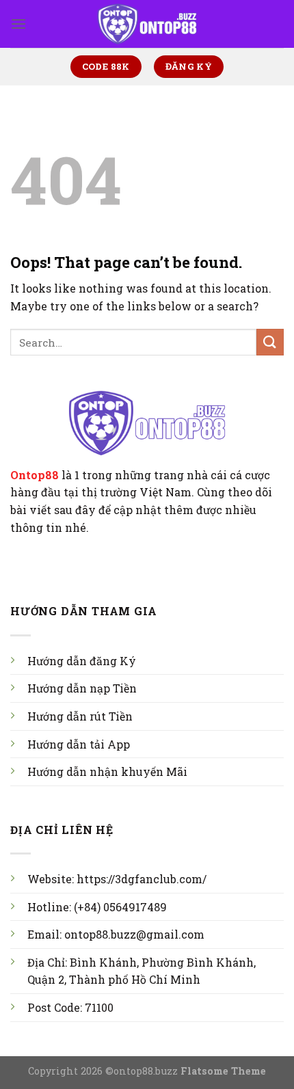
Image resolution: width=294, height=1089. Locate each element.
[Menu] (18, 23)
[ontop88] (147, 24)
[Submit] (270, 342)
